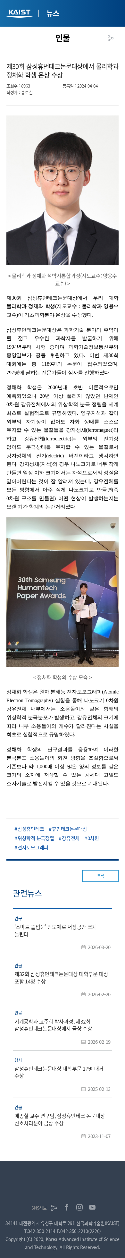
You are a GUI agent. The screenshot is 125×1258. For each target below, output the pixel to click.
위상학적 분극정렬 (36, 838)
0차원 (93, 838)
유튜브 (92, 1207)
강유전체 (70, 838)
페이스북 (66, 1207)
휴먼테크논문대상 (69, 828)
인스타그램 (79, 1207)
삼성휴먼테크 (31, 828)
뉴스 (52, 13)
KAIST (20, 14)
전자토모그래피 (33, 847)
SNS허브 (39, 1208)
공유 (110, 38)
